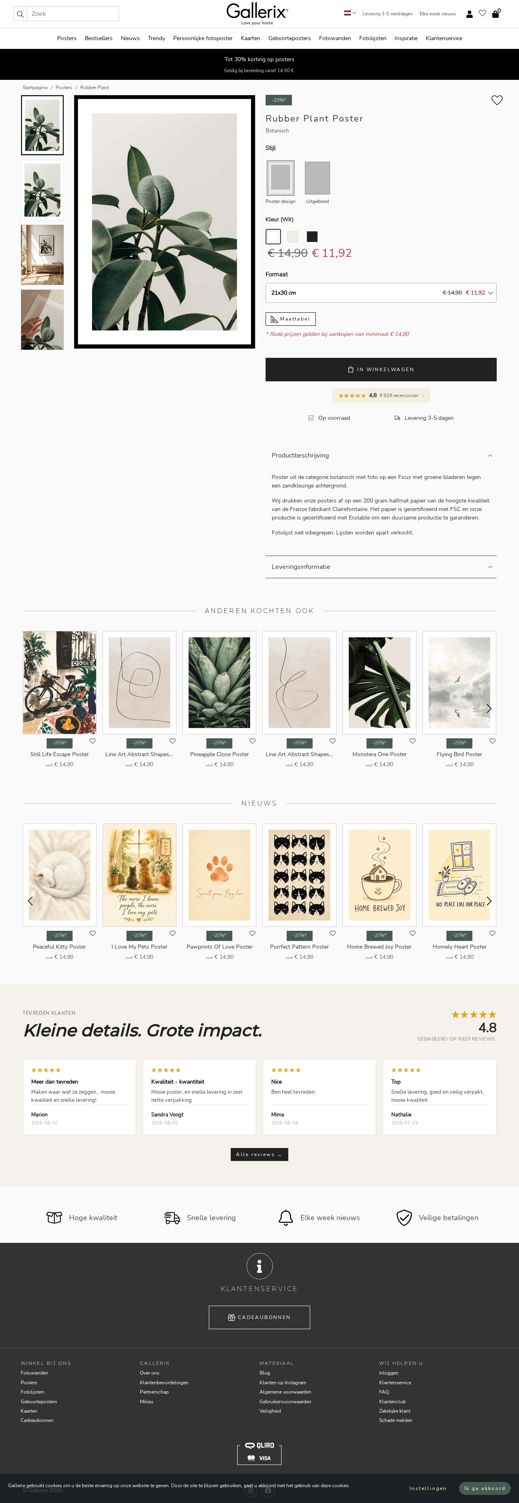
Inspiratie (406, 38)
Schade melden (395, 1420)
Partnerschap (154, 1392)
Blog (265, 1373)
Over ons (149, 1373)
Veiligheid (270, 1411)
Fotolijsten (372, 38)
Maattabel (294, 319)
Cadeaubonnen (264, 1317)
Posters (67, 38)
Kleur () (280, 219)
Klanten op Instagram (283, 1382)
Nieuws (130, 38)
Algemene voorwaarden (285, 1392)
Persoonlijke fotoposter (203, 38)
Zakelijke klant (394, 1411)
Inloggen (389, 1373)
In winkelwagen (385, 369)
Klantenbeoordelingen (164, 1382)
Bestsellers (99, 38)
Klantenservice (444, 38)
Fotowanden (335, 38)
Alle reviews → (259, 1154)
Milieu (146, 1401)
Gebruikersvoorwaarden (285, 1401)
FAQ (384, 1392)
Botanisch (277, 131)
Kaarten (250, 38)
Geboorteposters (289, 38)
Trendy (156, 38)
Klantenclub (392, 1401)
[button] (20, 14)
